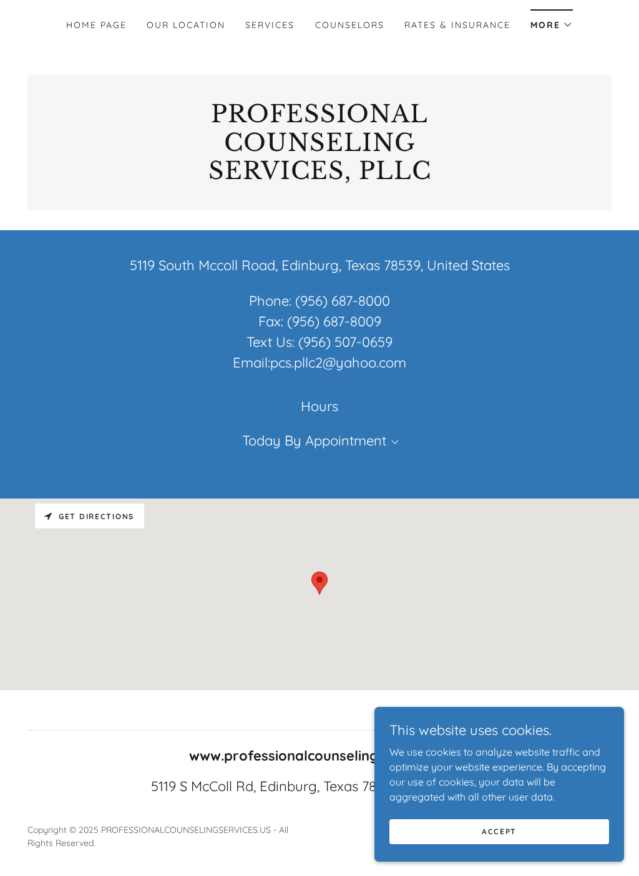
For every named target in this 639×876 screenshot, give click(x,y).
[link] (319, 175)
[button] (551, 20)
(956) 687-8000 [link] (342, 300)
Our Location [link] (186, 25)
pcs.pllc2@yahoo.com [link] (338, 362)
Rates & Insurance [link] (457, 25)
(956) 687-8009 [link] (334, 321)
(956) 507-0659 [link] (345, 342)
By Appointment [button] (335, 440)
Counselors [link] (349, 25)
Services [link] (270, 25)
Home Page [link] (96, 25)
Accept (499, 831)
